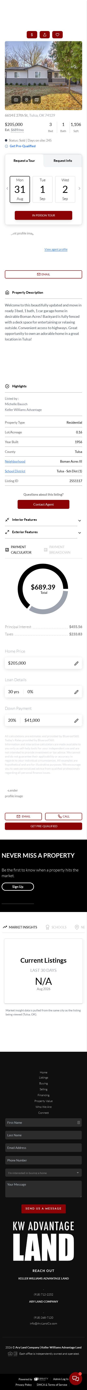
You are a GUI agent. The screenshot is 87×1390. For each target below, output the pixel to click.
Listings (43, 1077)
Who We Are (44, 1107)
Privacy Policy (24, 1384)
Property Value (43, 1101)
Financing (43, 1095)
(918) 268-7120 (43, 1317)
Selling (43, 1089)
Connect (43, 1112)
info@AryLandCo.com (43, 1323)
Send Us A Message (43, 1208)
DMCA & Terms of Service (52, 1384)
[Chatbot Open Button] (75, 1378)
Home (43, 1072)
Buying (43, 1083)
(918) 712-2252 (43, 1294)
